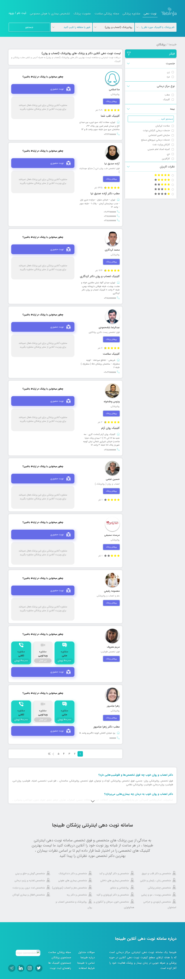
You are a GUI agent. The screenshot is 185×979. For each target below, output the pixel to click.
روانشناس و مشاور (119, 888)
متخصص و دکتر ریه (77, 895)
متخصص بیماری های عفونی (72, 880)
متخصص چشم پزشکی (159, 888)
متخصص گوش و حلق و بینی (30, 873)
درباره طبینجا (87, 957)
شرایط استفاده (87, 968)
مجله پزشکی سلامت (106, 13)
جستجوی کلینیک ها (59, 963)
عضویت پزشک (82, 13)
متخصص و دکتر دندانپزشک (73, 873)
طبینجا (173, 44)
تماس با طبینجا (86, 963)
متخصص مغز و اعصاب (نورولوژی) (69, 888)
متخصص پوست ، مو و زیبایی (156, 895)
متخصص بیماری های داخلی (114, 880)
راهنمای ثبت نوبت (60, 968)
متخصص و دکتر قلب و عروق (156, 873)
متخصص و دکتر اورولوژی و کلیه (112, 895)
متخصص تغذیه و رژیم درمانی (29, 880)
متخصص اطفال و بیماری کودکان (28, 895)
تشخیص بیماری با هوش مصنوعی (50, 13)
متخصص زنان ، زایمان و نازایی (155, 880)
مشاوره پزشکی (131, 13)
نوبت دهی (150, 13)
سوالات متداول (86, 952)
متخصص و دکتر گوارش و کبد (114, 873)
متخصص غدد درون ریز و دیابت (28, 888)
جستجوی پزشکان (61, 957)
